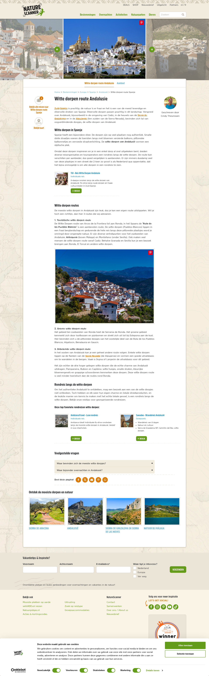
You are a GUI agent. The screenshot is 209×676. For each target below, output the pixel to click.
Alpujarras (81, 118)
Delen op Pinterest (141, 22)
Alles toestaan (185, 645)
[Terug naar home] (33, 10)
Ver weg (142, 576)
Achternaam (66, 564)
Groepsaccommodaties (77, 610)
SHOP (135, 5)
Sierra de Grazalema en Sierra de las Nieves (122, 529)
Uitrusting (70, 602)
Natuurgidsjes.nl (31, 610)
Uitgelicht (161, 5)
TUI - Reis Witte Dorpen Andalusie (85, 173)
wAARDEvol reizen (32, 606)
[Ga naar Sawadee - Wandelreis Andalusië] (127, 421)
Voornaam (28, 564)
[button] (57, 49)
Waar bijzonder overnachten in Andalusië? (79, 470)
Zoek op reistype (74, 606)
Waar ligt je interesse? (145, 564)
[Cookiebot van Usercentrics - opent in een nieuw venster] (18, 670)
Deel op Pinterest (150, 252)
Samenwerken (114, 606)
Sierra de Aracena (39, 528)
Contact (111, 602)
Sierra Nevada (92, 355)
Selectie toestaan (185, 654)
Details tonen (152, 670)
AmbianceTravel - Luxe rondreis (84, 415)
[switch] (84, 670)
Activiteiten (121, 14)
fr (185, 5)
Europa (141, 572)
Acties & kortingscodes (35, 614)
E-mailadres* (103, 564)
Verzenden (178, 569)
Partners (174, 5)
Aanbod (121, 83)
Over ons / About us (117, 610)
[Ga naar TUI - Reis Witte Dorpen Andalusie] (61, 179)
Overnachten (105, 14)
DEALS (126, 5)
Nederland (143, 568)
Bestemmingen (87, 14)
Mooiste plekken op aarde (36, 602)
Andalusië (72, 528)
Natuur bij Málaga (154, 528)
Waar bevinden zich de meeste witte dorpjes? (81, 463)
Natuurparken (138, 14)
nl (182, 5)
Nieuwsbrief (148, 5)
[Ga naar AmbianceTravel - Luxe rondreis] (61, 421)
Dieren (152, 14)
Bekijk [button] (77, 190)
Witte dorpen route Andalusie (99, 83)
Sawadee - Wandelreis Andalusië (150, 415)
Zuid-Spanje (61, 108)
